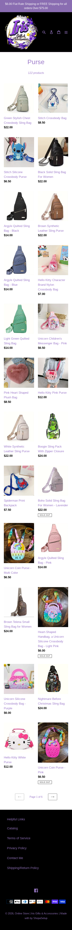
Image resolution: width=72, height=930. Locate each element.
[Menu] (66, 32)
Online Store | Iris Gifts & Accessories (36, 913)
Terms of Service (18, 838)
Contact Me (15, 858)
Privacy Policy (17, 848)
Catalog (12, 828)
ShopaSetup (40, 918)
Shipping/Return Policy (23, 868)
